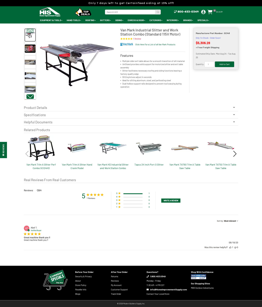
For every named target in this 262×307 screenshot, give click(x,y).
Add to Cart (224, 64)
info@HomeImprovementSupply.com (168, 289)
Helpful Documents (38, 122)
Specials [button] (202, 20)
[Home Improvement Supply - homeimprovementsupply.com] (56, 12)
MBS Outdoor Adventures (202, 288)
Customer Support (119, 289)
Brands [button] (187, 20)
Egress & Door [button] (136, 20)
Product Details (35, 107)
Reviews (115, 280)
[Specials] (55, 280)
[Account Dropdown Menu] (203, 12)
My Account (116, 285)
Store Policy (80, 285)
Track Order (116, 294)
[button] (30, 97)
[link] (133, 207)
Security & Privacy (83, 276)
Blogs (77, 294)
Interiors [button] (172, 20)
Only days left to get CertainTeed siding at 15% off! (131, 3)
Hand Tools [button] (73, 20)
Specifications (35, 115)
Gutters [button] (105, 20)
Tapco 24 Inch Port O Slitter (149, 164)
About (78, 280)
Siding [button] (118, 20)
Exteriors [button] (155, 20)
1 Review (137, 39)
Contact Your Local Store (158, 294)
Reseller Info (80, 289)
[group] (77, 62)
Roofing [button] (89, 20)
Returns (114, 276)
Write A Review (171, 200)
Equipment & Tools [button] (50, 20)
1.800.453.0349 (158, 276)
